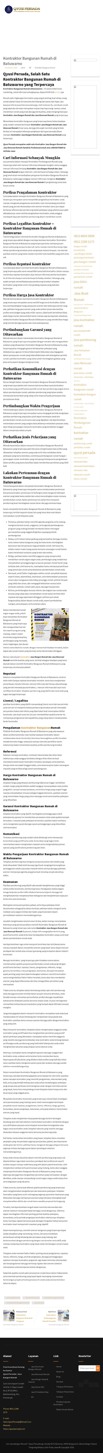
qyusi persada (39, 1303)
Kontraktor (25, 657)
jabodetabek (79, 250)
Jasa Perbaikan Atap (39, 1392)
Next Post (49, 1316)
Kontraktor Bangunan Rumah (45, 68)
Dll (32, 1397)
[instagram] (91, 1385)
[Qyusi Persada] (22, 9)
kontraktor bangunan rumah (54, 1298)
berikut (57, 92)
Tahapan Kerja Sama (65, 1391)
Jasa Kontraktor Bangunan (81, 310)
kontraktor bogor (89, 403)
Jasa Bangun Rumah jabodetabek (83, 266)
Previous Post (24, 1316)
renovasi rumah (82, 474)
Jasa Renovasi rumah (32, 1298)
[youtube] (96, 1385)
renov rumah (80, 478)
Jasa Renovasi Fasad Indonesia (82, 359)
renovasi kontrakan (84, 466)
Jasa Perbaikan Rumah (82, 352)
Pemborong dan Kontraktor (61, 1403)
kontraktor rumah (81, 435)
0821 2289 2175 (84, 241)
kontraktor (77, 381)
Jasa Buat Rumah (81, 296)
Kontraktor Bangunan (36, 728)
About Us (60, 1371)
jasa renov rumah (83, 373)
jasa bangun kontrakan (84, 257)
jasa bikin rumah (80, 284)
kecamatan (79, 377)
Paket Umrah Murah (64, 1409)
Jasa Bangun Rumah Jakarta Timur (83, 273)
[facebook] (81, 1385)
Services (59, 1381)
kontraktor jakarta (79, 414)
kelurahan (89, 377)
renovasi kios (80, 461)
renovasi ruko (81, 470)
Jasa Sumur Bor (37, 1387)
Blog (58, 1376)
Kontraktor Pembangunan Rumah (18, 1303)
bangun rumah (80, 246)
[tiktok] (86, 1382)
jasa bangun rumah (13, 1298)
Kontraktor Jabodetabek (80, 410)
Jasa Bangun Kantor (83, 253)
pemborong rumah (83, 443)
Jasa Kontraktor (88, 304)
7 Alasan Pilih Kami (64, 1386)
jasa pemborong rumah (85, 342)
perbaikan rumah (82, 447)
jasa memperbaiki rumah (82, 332)
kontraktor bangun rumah (85, 397)
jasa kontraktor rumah (84, 323)
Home (58, 1366)
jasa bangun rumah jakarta (81, 270)
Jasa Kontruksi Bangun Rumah (36, 1368)
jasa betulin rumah (83, 276)
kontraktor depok (78, 407)
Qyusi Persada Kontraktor (81, 458)
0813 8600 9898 (84, 236)
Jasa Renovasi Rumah (40, 1374)
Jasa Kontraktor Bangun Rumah (82, 315)
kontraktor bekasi (79, 403)
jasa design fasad (78, 304)
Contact (59, 1396)
